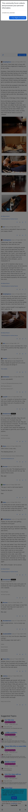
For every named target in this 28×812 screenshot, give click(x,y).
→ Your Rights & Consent (17, 18)
